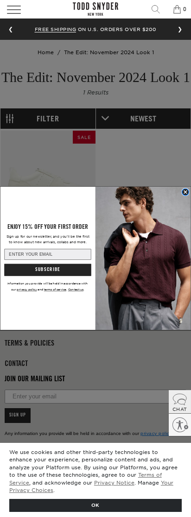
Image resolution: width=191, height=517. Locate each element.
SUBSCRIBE (47, 270)
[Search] (159, 9)
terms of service (55, 289)
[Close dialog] (185, 192)
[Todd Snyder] (95, 9)
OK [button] (95, 505)
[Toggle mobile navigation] (28, 9)
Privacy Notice (114, 482)
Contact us (76, 289)
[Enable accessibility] (180, 425)
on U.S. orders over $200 (96, 29)
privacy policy (27, 289)
